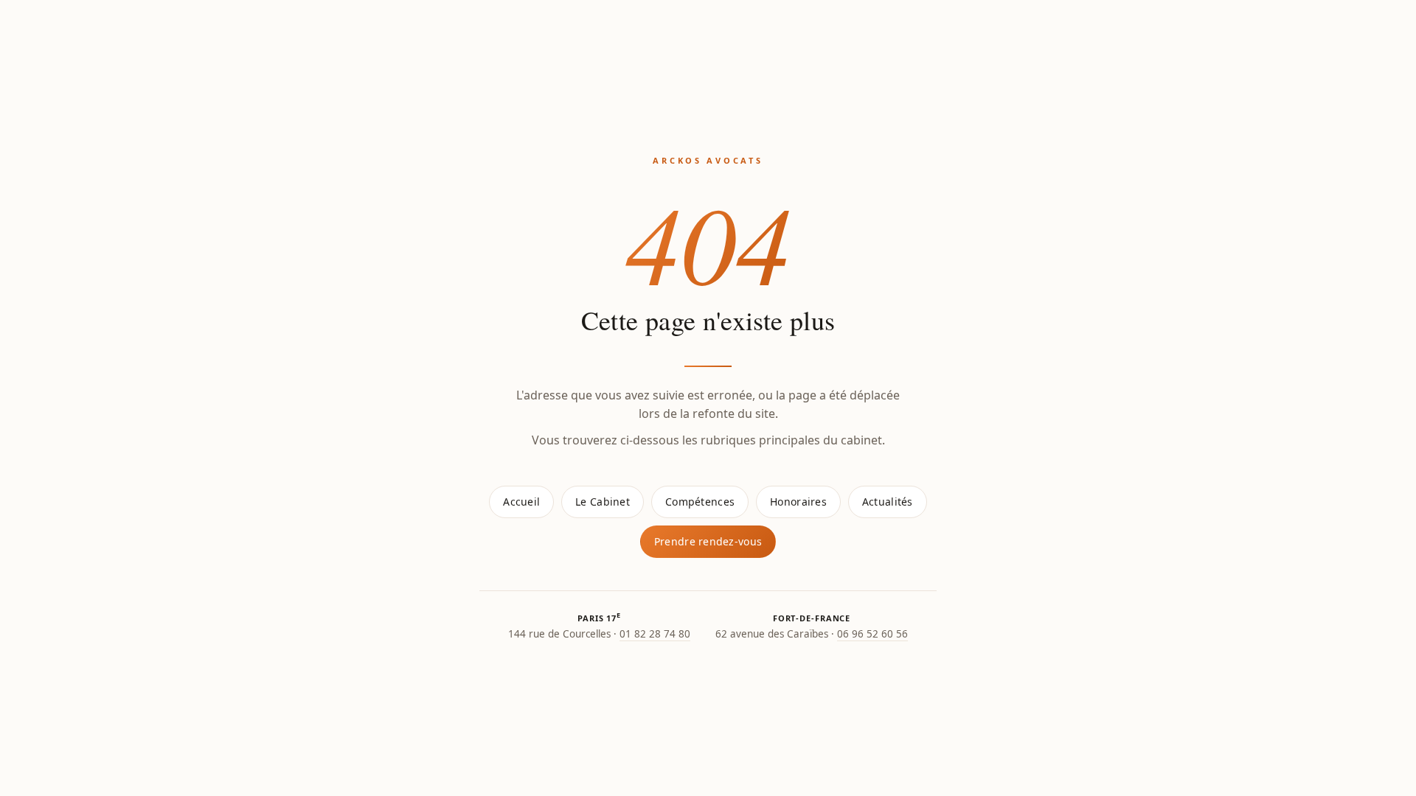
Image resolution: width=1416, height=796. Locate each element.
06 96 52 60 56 (872, 633)
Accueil (521, 502)
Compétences (700, 502)
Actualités (887, 502)
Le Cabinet (602, 502)
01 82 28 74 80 (655, 633)
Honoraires (798, 502)
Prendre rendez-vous (708, 541)
